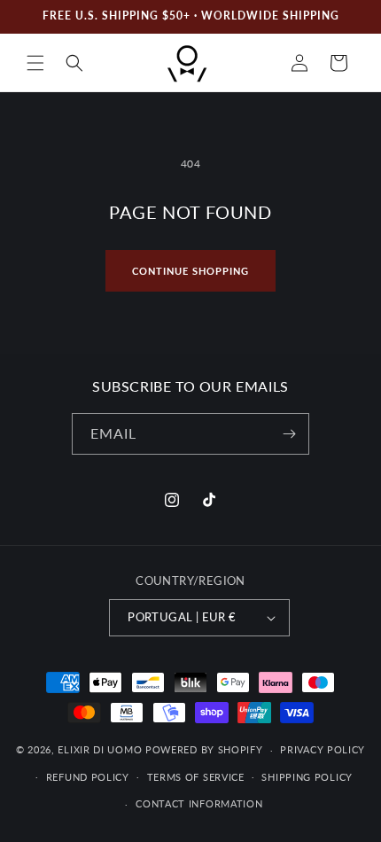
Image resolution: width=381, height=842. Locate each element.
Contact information (199, 803)
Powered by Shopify (204, 749)
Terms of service (196, 777)
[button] (35, 62)
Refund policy (87, 777)
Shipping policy (307, 777)
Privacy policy (322, 749)
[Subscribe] (288, 434)
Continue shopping (190, 271)
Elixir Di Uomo (100, 749)
